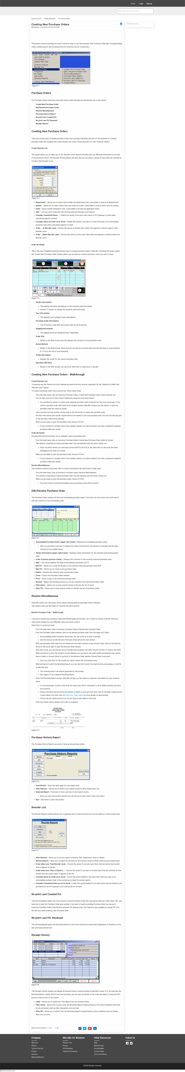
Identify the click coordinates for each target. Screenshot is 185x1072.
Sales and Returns (37, 1057)
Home (133, 4)
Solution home (36, 19)
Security (34, 1054)
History (33, 1045)
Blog (95, 1043)
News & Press (99, 1045)
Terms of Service (37, 1048)
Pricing (65, 1045)
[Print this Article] (121, 23)
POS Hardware (68, 1048)
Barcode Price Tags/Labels (73, 695)
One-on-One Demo (100, 1054)
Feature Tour (67, 1043)
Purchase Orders (64, 19)
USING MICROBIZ (50, 19)
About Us (34, 1043)
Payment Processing (70, 1051)
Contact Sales (99, 1051)
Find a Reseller (99, 1048)
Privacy (34, 1051)
